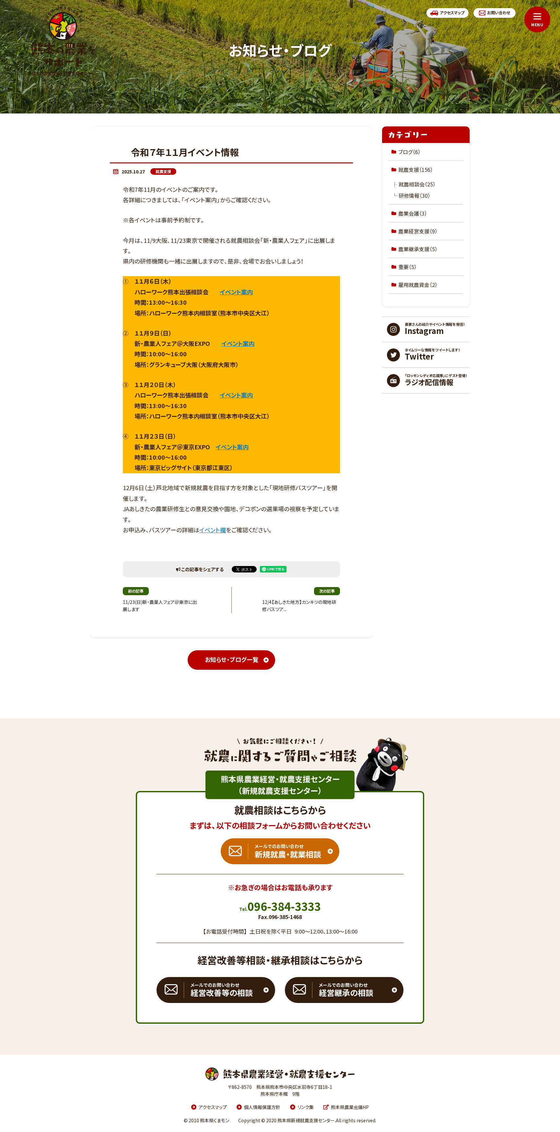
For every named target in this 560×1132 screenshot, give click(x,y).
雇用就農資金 (418, 285)
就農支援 (163, 171)
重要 (407, 267)
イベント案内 (236, 292)
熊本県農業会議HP (350, 1107)
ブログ (409, 152)
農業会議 (412, 213)
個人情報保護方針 (262, 1107)
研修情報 (414, 195)
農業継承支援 (418, 249)
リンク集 (306, 1107)
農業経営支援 (418, 231)
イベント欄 (212, 529)
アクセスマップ (213, 1107)
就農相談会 (417, 184)
